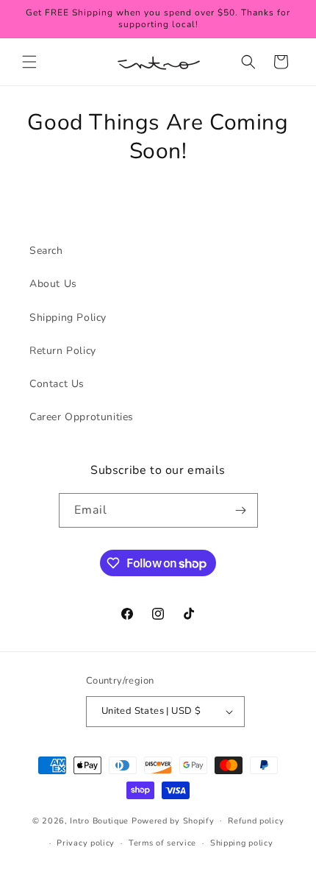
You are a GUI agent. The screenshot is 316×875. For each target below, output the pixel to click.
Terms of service (162, 843)
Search (46, 251)
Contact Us (57, 384)
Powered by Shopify (173, 820)
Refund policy (256, 820)
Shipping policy (241, 843)
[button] (29, 62)
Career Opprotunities (81, 417)
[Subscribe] (241, 510)
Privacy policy (86, 843)
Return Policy (62, 351)
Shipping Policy (68, 318)
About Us (53, 284)
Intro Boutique (99, 820)
